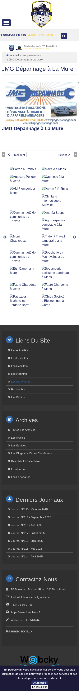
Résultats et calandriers (25, 461)
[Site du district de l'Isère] (11, 48)
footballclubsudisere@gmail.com (30, 597)
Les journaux (19, 469)
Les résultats (19, 365)
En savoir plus (39, 687)
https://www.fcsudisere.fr (26, 612)
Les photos (18, 397)
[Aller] (64, 36)
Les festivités (19, 358)
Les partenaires (31, 55)
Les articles (18, 437)
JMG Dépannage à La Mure (37, 69)
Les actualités (19, 350)
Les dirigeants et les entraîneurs (31, 453)
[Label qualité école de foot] (19, 48)
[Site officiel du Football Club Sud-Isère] (41, 14)
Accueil (14, 55)
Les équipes (18, 445)
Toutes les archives (23, 429)
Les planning (19, 373)
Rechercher (18, 389)
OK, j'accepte (39, 682)
